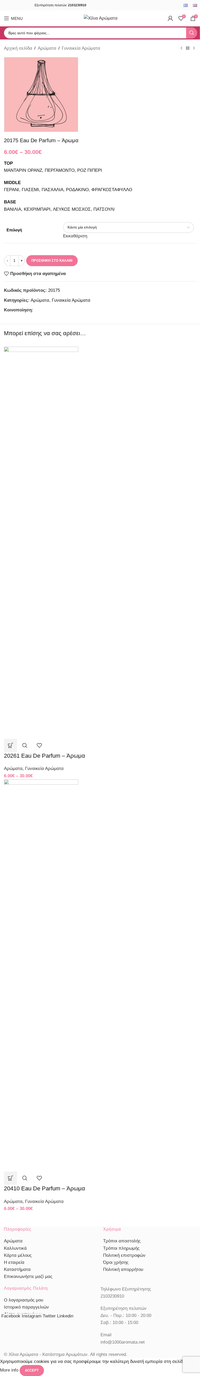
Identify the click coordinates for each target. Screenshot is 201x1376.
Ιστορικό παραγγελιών (26, 1307)
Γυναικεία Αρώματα (81, 48)
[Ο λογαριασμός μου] (170, 18)
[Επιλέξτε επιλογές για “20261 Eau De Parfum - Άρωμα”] (10, 745)
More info (10, 1370)
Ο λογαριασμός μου (23, 1300)
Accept (32, 1370)
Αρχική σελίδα (18, 48)
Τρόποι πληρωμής (121, 1248)
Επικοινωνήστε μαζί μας (28, 1276)
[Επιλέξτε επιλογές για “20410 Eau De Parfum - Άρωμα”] (10, 1178)
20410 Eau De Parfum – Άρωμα (44, 1188)
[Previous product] (181, 48)
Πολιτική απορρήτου (123, 1269)
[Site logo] (101, 17)
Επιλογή (14, 230)
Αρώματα (47, 48)
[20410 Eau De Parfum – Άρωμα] (41, 975)
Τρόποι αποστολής (122, 1240)
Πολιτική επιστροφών (124, 1255)
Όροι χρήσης (116, 1262)
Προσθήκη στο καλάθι (51, 260)
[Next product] (194, 48)
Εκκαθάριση (75, 235)
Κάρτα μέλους (18, 1255)
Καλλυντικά (15, 1248)
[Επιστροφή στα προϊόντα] (188, 48)
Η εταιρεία (14, 1262)
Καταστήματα (17, 1269)
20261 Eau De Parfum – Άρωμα (44, 755)
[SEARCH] (191, 32)
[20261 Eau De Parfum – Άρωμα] (41, 542)
